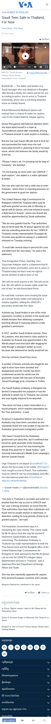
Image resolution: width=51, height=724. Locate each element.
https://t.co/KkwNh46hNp (14, 481)
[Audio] (33, 720)
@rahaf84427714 (38, 463)
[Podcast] (43, 647)
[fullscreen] (46, 67)
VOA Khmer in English (15, 12)
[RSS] (36, 647)
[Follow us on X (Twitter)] (10, 647)
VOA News (18, 28)
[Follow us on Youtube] (17, 647)
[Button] (44, 39)
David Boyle (7, 28)
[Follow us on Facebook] (4, 647)
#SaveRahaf (35, 477)
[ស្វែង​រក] (44, 720)
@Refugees (43, 467)
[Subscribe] (4, 654)
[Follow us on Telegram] (30, 647)
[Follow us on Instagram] (23, 647)
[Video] (22, 720)
